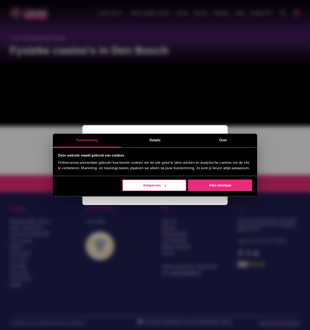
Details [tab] (155, 140)
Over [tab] (223, 140)
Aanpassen (152, 185)
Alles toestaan (220, 185)
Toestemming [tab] (87, 140)
